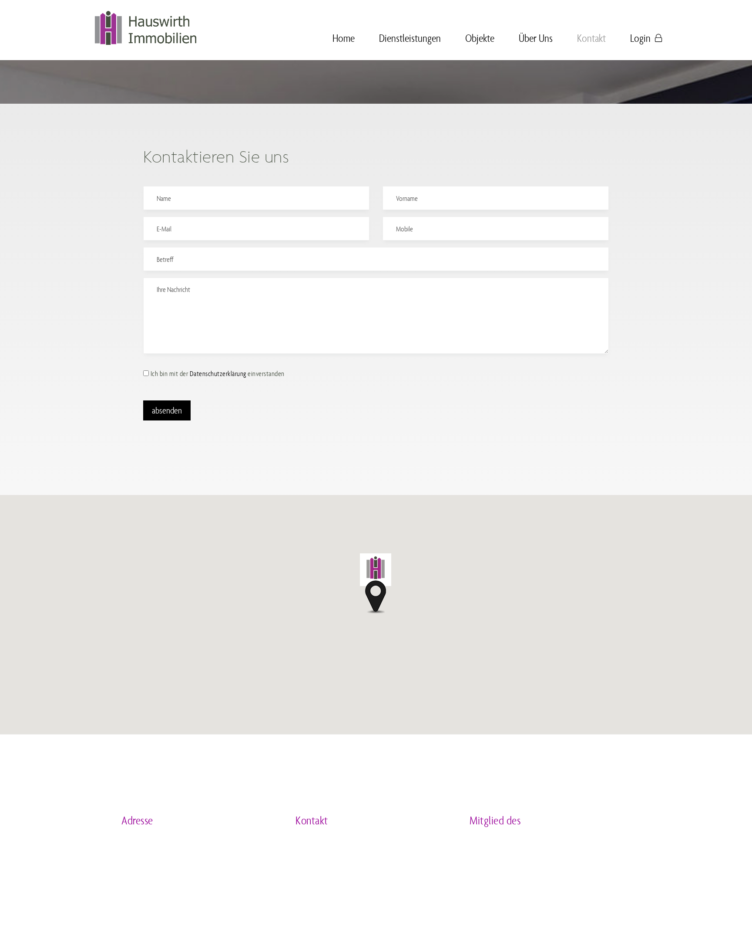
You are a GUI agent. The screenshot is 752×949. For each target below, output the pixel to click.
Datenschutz (179, 927)
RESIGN (383, 927)
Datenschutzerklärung (218, 373)
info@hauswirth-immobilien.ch (346, 875)
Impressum (135, 927)
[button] (376, 582)
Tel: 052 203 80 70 (324, 842)
